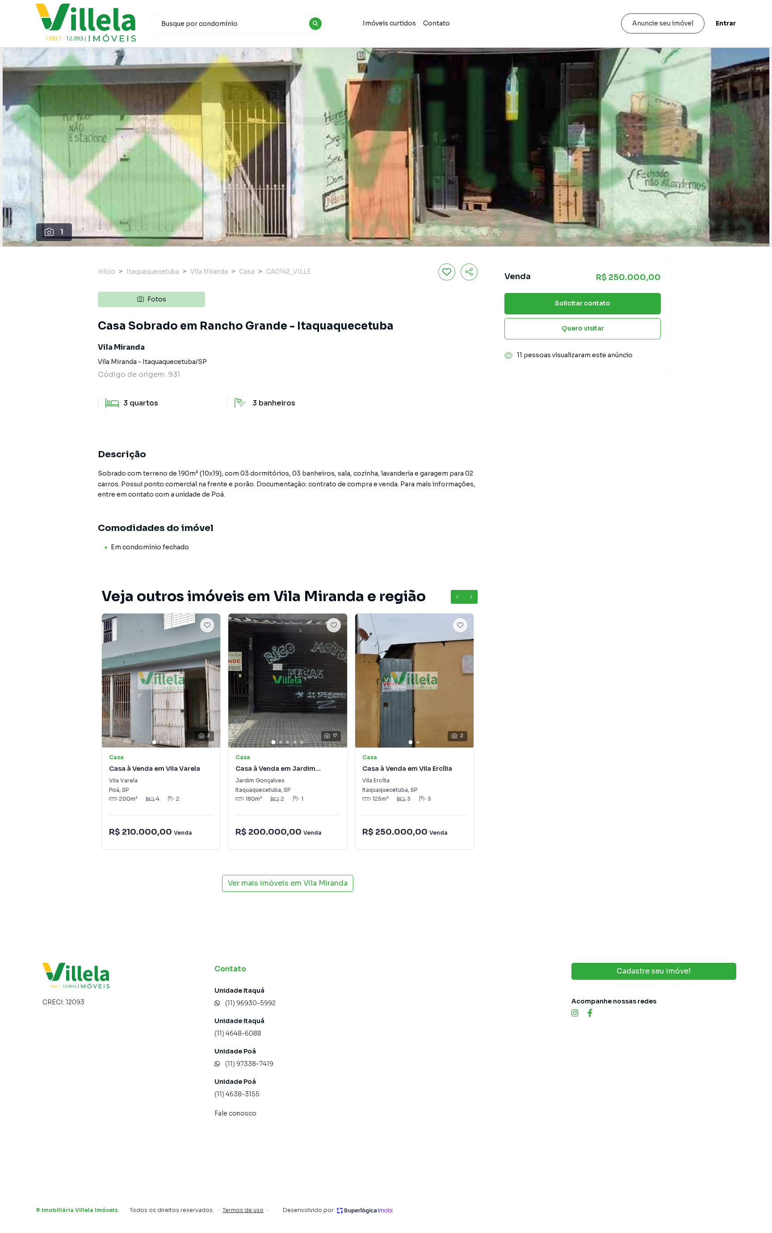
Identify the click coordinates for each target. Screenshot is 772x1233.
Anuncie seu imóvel (662, 23)
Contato (436, 23)
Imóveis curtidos (389, 23)
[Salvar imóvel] (446, 271)
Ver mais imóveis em (288, 883)
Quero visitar (583, 329)
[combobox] (237, 23)
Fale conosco (235, 1113)
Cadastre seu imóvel (654, 971)
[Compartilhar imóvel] (469, 271)
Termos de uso (243, 1210)
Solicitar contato (582, 304)
